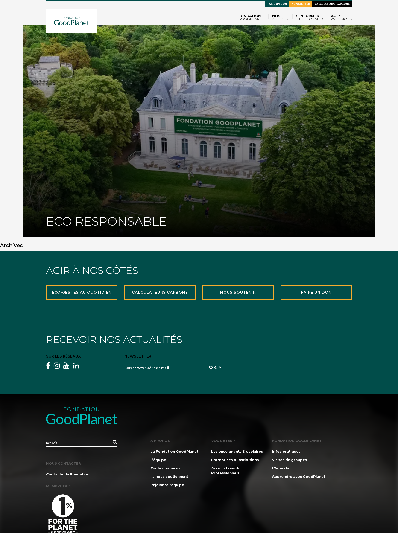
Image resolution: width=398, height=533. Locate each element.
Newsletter (301, 4)
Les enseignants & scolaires (237, 451)
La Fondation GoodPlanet (174, 451)
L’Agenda (280, 468)
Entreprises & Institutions (235, 460)
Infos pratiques (286, 451)
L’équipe (158, 460)
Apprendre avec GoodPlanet (298, 476)
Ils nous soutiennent (169, 476)
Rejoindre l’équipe (167, 485)
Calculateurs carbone (332, 4)
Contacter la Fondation (67, 474)
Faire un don (277, 4)
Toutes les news (165, 468)
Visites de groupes (289, 460)
